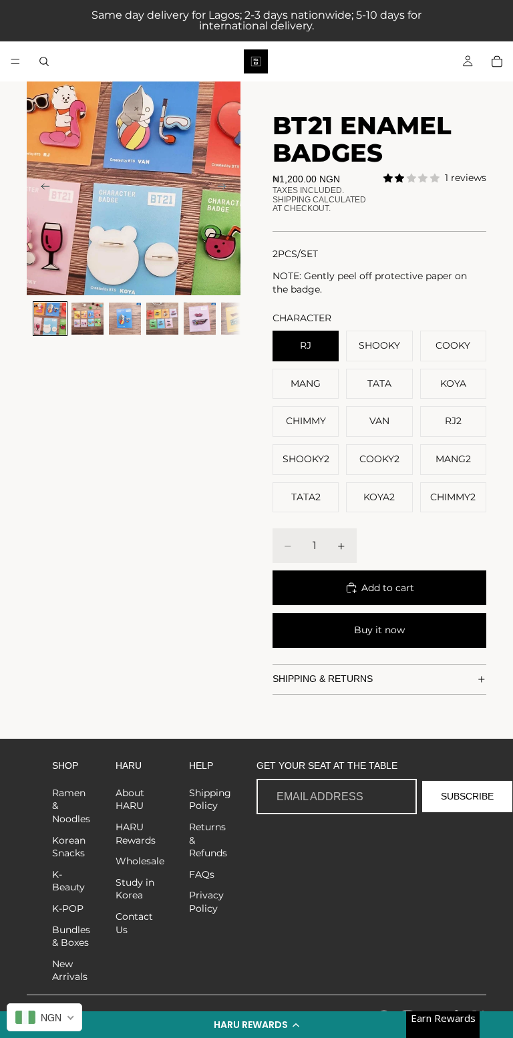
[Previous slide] (41, 188)
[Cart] (497, 61)
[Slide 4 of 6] (162, 319)
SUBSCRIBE (467, 796)
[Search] (44, 61)
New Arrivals (70, 970)
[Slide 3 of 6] (125, 319)
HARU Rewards (136, 833)
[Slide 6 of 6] (237, 319)
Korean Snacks (69, 847)
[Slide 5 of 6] (200, 319)
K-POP (67, 908)
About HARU (130, 799)
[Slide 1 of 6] (50, 319)
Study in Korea (135, 889)
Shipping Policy (210, 799)
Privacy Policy (206, 901)
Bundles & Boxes (71, 936)
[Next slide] (225, 188)
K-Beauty (68, 881)
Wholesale (140, 861)
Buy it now (379, 630)
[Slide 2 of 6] (87, 319)
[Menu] (15, 61)
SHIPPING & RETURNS (323, 678)
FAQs (201, 874)
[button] (256, 1024)
